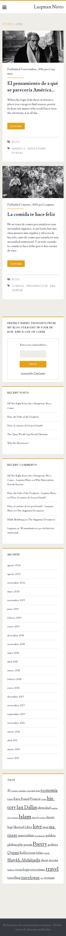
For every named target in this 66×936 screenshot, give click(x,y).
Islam (25, 816)
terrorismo (37, 869)
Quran (13, 852)
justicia (43, 817)
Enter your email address (33, 344)
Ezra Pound (36, 148)
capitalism (22, 791)
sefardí (47, 853)
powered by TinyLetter (33, 373)
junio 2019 (13, 609)
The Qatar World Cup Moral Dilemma (27, 434)
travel (52, 868)
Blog (16, 141)
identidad (44, 808)
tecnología (22, 869)
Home (7, 24)
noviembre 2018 (16, 644)
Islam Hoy (36, 817)
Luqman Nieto (49, 7)
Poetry (17, 153)
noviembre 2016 (16, 723)
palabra (50, 835)
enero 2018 (13, 688)
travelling (14, 878)
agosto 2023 (13, 574)
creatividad (31, 791)
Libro (28, 827)
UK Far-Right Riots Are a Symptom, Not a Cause (29, 405)
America (18, 148)
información (36, 286)
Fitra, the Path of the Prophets (23, 416)
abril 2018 (12, 661)
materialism (26, 835)
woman (49, 878)
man (46, 827)
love (37, 826)
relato (40, 853)
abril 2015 (12, 740)
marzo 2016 (13, 731)
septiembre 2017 (16, 714)
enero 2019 (13, 626)
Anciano (14, 791)
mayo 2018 (13, 653)
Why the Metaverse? (18, 443)
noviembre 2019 (16, 600)
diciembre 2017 (15, 696)
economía (49, 790)
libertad (18, 827)
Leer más (17, 126)
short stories (49, 860)
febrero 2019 (14, 617)
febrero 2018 (14, 679)
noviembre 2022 (16, 582)
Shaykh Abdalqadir (23, 860)
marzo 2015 (13, 749)
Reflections (27, 853)
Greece (43, 799)
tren (42, 878)
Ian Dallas (26, 807)
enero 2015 (13, 758)
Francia (35, 799)
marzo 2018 (13, 670)
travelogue (30, 877)
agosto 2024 (14, 565)
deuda (38, 791)
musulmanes (40, 836)
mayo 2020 (13, 591)
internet (15, 817)
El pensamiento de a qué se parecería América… (32, 33)
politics (53, 845)
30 (9, 790)
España (10, 799)
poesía (27, 845)
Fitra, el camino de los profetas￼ (25, 425)
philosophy (15, 845)
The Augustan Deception (30, 510)
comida (18, 286)
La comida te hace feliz (16, 168)
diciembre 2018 (15, 635)
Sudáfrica (11, 870)
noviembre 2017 (16, 705)
